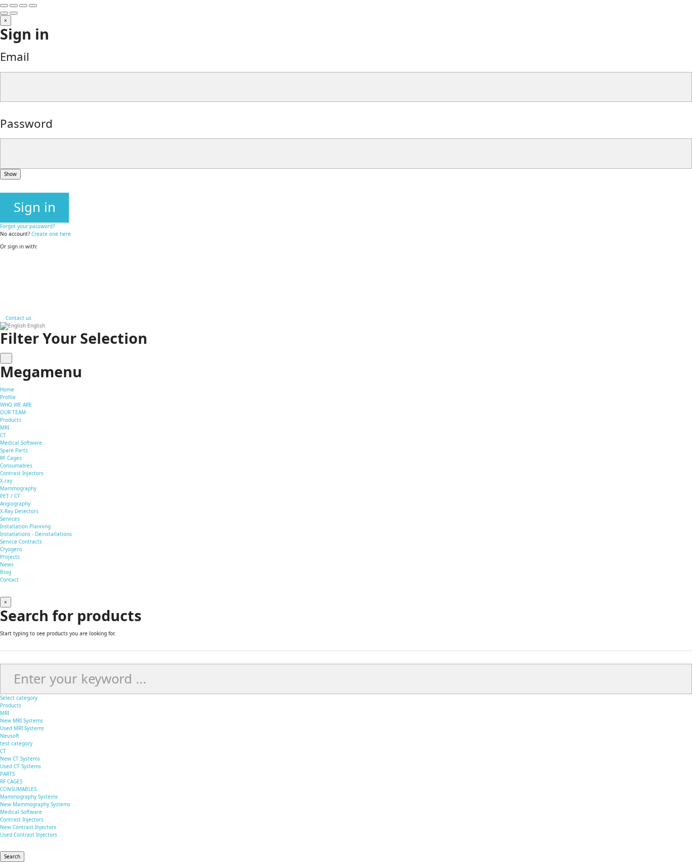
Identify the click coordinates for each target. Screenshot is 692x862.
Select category (18, 697)
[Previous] (4, 13)
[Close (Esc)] (4, 5)
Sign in (35, 207)
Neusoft (9, 735)
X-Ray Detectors (19, 511)
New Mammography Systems (35, 804)
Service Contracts (21, 541)
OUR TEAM (13, 412)
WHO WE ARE (16, 404)
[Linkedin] (2, 289)
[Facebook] (2, 259)
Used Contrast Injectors (28, 834)
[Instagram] (2, 274)
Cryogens (11, 549)
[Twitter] (2, 281)
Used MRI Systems (22, 728)
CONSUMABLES (18, 789)
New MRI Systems (21, 720)
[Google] (2, 266)
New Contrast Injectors (28, 827)
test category (16, 743)
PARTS (7, 773)
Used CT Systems (20, 766)
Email (14, 56)
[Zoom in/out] (33, 5)
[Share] (14, 5)
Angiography (15, 503)
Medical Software (21, 442)
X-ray (6, 480)
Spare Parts (14, 450)
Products (10, 705)
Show (10, 173)
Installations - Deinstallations (36, 533)
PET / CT (10, 495)
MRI (4, 427)
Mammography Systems (29, 796)
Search (12, 856)
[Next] (14, 13)
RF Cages (11, 457)
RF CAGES (11, 781)
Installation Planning (25, 526)
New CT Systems (20, 758)
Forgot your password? (27, 226)
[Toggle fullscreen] (23, 5)
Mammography (18, 488)
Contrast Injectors (22, 473)
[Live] (2, 297)
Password (26, 123)
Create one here (51, 233)
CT (3, 435)
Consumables (16, 465)
